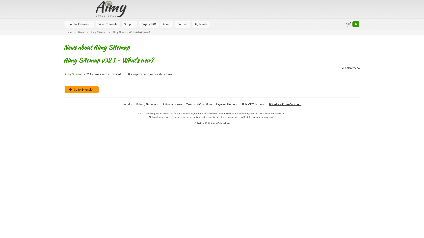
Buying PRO (148, 24)
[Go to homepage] (111, 10)
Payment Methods (227, 104)
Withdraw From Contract (285, 104)
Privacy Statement (147, 104)
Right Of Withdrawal (253, 104)
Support (129, 24)
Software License (172, 104)
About (167, 24)
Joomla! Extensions (79, 24)
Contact (182, 24)
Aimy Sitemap (74, 74)
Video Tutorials (108, 24)
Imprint (127, 104)
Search (202, 24)
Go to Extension (84, 89)
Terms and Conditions (199, 104)
